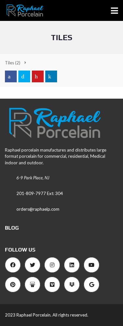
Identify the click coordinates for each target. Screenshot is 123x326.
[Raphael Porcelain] (22, 10)
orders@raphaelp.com (37, 209)
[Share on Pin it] (38, 76)
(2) (12, 62)
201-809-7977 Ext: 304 (39, 193)
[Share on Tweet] (24, 76)
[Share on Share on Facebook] (11, 76)
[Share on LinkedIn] (51, 76)
